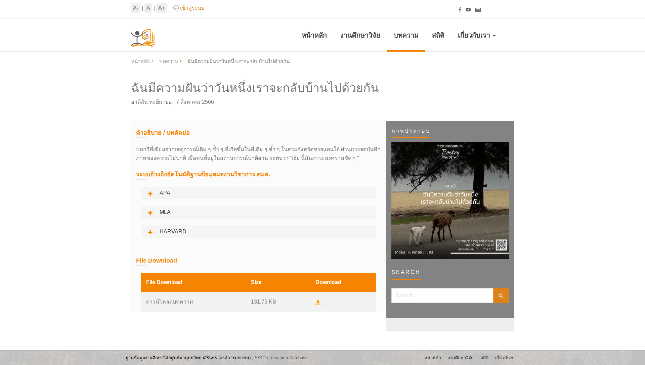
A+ (161, 8)
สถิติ (438, 35)
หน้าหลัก (314, 35)
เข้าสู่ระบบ (192, 8)
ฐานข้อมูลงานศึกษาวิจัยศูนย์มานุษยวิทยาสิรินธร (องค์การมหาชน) (188, 357)
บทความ (406, 35)
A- (135, 8)
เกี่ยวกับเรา (475, 35)
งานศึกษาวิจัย (360, 35)
